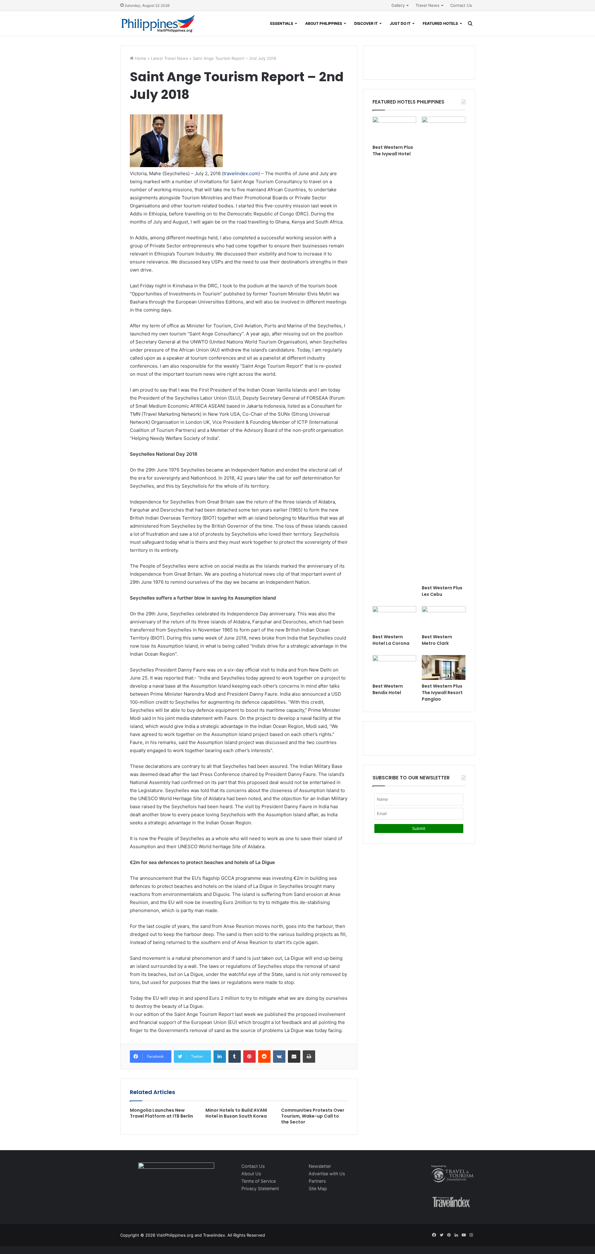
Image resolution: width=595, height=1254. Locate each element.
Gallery (398, 5)
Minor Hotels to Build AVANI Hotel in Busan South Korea (236, 1113)
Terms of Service (258, 1181)
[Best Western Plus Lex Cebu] (443, 349)
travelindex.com (240, 173)
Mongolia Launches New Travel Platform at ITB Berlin (161, 1113)
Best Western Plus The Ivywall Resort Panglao (442, 692)
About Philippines (323, 23)
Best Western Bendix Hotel (387, 689)
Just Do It (400, 23)
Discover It (366, 23)
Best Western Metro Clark (437, 640)
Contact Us (461, 5)
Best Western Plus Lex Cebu (442, 591)
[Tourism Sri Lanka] (158, 23)
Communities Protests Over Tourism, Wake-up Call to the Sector (312, 1116)
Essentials (281, 23)
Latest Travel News (169, 58)
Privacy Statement (260, 1188)
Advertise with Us (327, 1173)
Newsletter (320, 1166)
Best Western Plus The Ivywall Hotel (392, 150)
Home (140, 58)
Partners (317, 1181)
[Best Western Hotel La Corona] (394, 618)
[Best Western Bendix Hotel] (394, 667)
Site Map (318, 1188)
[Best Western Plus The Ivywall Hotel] (394, 129)
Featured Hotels (440, 23)
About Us (251, 1173)
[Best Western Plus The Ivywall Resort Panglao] (443, 667)
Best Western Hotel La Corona (390, 640)
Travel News (427, 5)
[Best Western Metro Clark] (443, 618)
